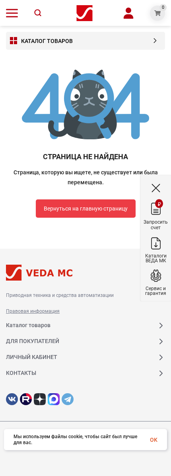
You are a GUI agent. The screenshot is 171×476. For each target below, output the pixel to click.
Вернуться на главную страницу (86, 208)
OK (153, 440)
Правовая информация (33, 311)
